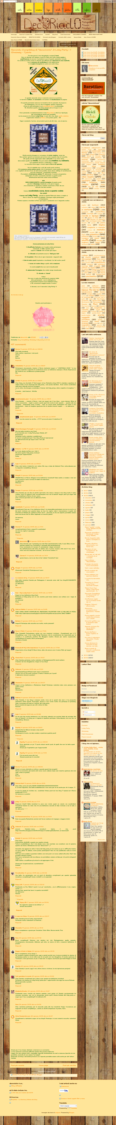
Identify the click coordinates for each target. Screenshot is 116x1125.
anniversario (98, 161)
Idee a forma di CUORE (90, 37)
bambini (101, 164)
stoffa (85, 240)
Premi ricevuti (86, 737)
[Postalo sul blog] (42, 337)
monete (92, 232)
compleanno (100, 168)
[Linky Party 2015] (43, 331)
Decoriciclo (84, 688)
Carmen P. (18, 527)
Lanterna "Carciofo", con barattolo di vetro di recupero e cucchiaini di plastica (96, 411)
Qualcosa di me (39, 34)
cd (101, 210)
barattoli (96, 288)
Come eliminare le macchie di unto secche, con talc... (91, 644)
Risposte (20, 413)
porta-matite (86, 315)
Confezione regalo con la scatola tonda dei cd (93, 600)
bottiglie (89, 294)
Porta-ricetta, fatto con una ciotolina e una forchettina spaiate (96, 440)
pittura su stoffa (91, 271)
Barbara (17, 621)
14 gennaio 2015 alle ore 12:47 (38, 577)
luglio (87, 510)
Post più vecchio (69, 1065)
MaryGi (17, 475)
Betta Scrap (88, 821)
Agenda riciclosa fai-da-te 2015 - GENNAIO (92, 628)
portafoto (86, 319)
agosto (88, 507)
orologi (93, 311)
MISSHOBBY (96, 151)
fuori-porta (85, 306)
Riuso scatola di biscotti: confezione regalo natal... (92, 650)
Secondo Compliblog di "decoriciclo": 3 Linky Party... (92, 595)
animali (85, 159)
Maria (43, 117)
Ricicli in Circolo (94, 156)
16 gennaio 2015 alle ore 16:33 (31, 838)
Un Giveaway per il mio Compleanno (95, 381)
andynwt (57, 1112)
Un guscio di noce (96, 770)
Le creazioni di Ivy (21, 577)
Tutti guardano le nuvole (23, 976)
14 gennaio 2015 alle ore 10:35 (33, 507)
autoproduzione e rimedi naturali (93, 162)
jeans (102, 223)
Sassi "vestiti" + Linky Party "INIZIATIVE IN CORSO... (93, 528)
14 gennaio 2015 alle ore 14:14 (37, 555)
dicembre (88, 498)
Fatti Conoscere (87, 734)
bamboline (85, 287)
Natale (84, 153)
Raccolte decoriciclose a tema (32, 39)
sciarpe (95, 323)
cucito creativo (96, 171)
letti (87, 308)
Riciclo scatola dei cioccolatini (91, 571)
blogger (17, 567)
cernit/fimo (100, 212)
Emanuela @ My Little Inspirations (26, 647)
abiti (83, 286)
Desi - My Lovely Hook (22, 593)
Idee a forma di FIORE (16, 39)
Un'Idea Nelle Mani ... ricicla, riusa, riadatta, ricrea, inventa (93, 749)
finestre (84, 304)
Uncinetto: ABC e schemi (65, 37)
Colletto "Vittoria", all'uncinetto (91, 605)
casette (84, 295)
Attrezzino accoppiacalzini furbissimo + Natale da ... (92, 611)
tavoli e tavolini (87, 326)
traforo (88, 274)
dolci (94, 173)
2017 (86, 490)
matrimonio (88, 179)
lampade (102, 306)
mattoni (90, 230)
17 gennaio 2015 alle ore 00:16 (38, 902)
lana (89, 225)
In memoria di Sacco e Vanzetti (96, 784)
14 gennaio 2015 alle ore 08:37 (34, 365)
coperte (99, 213)
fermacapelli (97, 302)
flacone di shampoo (97, 219)
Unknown (18, 669)
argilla (84, 205)
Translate (74, 1108)
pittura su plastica (98, 269)
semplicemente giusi (22, 399)
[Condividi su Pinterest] (47, 337)
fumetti (84, 222)
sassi (97, 238)
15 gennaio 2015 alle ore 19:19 (41, 816)
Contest (84, 725)
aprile (87, 517)
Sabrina (17, 697)
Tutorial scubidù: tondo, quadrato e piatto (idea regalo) (95, 367)
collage (85, 255)
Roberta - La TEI (20, 449)
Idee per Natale (77, 37)
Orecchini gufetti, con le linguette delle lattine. (92, 622)
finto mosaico (86, 262)
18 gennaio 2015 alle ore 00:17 (38, 916)
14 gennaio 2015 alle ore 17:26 (35, 631)
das (83, 217)
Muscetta (18, 928)
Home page (14, 34)
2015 (86, 495)
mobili (98, 179)
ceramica (85, 212)
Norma (17, 349)
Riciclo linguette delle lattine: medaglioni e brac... (92, 539)
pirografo (97, 266)
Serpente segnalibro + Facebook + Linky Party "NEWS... (92, 534)
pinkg (17, 801)
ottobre (88, 502)
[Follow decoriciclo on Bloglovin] (87, 702)
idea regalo (88, 176)
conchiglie (90, 213)
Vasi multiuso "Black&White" (90, 560)
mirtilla (17, 380)
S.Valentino (86, 157)
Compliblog (25, 340)
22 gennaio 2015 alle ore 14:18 (36, 753)
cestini (91, 295)
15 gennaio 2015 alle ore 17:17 (29, 801)
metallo (101, 229)
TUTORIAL (45, 39)
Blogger (71, 1112)
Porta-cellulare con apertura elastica (91, 575)
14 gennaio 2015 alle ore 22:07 (34, 682)
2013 (86, 657)
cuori (84, 173)
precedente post (48, 106)
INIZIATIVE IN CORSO (34, 37)
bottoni (95, 205)
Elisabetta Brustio (21, 991)
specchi (99, 325)
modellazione (99, 262)
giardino (89, 175)
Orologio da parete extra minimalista (91, 564)
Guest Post (86, 149)
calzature (85, 207)
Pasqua (92, 154)
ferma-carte (96, 300)
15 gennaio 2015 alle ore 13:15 (34, 783)
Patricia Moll (19, 783)
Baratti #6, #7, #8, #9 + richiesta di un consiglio (92, 556)
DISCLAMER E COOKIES (79, 34)
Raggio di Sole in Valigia (23, 951)
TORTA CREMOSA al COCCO (97, 804)
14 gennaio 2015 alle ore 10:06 (32, 475)
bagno (89, 164)
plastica (94, 234)
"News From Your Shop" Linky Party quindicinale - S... (92, 589)
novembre (89, 500)
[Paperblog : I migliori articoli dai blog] (63, 1091)
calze (93, 207)
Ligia (16, 463)
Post (86, 712)
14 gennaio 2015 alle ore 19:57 (34, 657)
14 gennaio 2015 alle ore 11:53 (31, 567)
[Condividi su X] (44, 337)
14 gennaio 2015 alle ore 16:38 (36, 609)
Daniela (17, 838)
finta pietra (101, 259)
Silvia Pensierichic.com (22, 1016)
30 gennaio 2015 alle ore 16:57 (42, 1016)
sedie (101, 323)
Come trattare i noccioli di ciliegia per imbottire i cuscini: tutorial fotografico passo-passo (96, 456)
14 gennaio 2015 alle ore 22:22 (32, 697)
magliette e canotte (96, 227)
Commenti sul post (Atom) (47, 1071)
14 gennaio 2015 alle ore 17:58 (49, 647)
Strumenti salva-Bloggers (49, 37)
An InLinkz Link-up (17, 294)
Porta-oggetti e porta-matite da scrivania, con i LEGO (92, 617)
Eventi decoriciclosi (65, 34)
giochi (100, 174)
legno (102, 224)
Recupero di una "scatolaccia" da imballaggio (91, 550)
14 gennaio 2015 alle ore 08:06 (31, 349)
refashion (93, 182)
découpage (86, 259)
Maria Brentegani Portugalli (24, 429)
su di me (47, 340)
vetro (93, 244)
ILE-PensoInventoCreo (22, 816)
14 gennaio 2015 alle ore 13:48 (41, 593)
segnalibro (86, 325)
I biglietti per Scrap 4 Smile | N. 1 (97, 823)
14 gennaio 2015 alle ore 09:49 (38, 449)
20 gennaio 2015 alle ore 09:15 (43, 951)
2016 (86, 493)
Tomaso (18, 490)
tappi (97, 242)
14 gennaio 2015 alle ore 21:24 (32, 669)
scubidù (94, 272)
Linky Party (86, 728)
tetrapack (85, 244)
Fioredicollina (19, 873)
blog (19, 340)
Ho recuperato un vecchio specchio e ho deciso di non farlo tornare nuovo (93, 753)
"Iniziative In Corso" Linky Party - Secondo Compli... (92, 584)
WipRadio (98, 157)
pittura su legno (88, 268)
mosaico (90, 264)
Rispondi (18, 360)
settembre (89, 505)
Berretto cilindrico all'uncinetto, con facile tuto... (91, 545)
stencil (102, 272)
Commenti (88, 715)
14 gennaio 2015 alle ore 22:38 (30, 714)
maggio (88, 515)
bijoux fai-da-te (90, 290)
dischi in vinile (93, 217)
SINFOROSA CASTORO (92, 769)
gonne (93, 222)
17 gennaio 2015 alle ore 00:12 (33, 884)
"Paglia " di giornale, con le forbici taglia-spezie (96, 425)
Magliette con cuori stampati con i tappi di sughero (97, 471)
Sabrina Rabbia (20, 609)
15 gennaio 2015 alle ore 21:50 (33, 826)
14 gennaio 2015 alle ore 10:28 (32, 490)
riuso (103, 184)
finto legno (98, 260)
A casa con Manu (21, 916)
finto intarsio (88, 260)
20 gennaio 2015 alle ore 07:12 (30, 938)
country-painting (99, 255)
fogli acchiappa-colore (94, 221)
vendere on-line (99, 188)
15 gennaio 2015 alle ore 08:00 (31, 767)
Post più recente (17, 1065)
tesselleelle (18, 507)
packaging (86, 180)
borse (102, 292)
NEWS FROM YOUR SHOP (95, 34)
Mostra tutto (101, 839)
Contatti (47, 34)
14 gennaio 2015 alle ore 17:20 (31, 621)
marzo (87, 520)
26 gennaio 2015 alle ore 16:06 (30, 1004)
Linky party (40, 340)
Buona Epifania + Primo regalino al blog (91, 633)
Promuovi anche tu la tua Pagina (89, 691)
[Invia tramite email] (40, 337)
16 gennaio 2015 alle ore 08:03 (36, 742)
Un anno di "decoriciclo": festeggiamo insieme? (97, 353)
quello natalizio (64, 116)
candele (99, 294)
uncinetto (91, 276)
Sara (16, 938)
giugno (87, 512)
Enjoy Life (18, 884)
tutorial (85, 188)
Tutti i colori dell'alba (92, 568)
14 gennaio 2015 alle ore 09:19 (45, 416)
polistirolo (85, 236)
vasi (87, 328)
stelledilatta (19, 365)
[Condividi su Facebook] (46, 337)
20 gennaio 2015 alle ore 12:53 (43, 976)
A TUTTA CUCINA (90, 802)
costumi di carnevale (94, 169)
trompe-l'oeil (100, 274)
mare (103, 177)
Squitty (17, 727)
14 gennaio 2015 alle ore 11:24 (40, 541)
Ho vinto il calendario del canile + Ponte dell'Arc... (92, 639)
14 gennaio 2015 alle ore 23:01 (31, 727)
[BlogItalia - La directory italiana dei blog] (23, 1099)
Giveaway (33, 340)
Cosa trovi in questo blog (25, 34)
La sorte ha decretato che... (92, 579)
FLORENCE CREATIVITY (91, 148)
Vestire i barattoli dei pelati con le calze (96, 338)
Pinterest (102, 154)
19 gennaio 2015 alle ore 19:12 (32, 928)
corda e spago (90, 215)
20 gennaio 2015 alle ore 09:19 (32, 966)
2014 (86, 655)
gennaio (88, 525)
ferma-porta (86, 302)
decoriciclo (23, 541)
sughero (85, 242)
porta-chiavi (96, 313)
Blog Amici (55, 34)
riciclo (85, 184)
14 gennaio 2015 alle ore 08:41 (40, 399)
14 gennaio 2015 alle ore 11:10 (33, 527)
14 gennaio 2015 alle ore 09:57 (30, 463)
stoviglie (99, 240)
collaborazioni (87, 168)
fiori (103, 173)
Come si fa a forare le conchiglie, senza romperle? (97, 396)
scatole (85, 323)
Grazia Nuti (19, 657)
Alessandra (19, 682)
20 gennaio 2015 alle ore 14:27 (39, 991)
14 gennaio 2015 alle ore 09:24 (45, 429)
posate (95, 236)
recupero (101, 180)
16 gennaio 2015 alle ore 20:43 (36, 873)
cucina (84, 171)
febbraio (88, 522)
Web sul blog (88, 782)
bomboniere (87, 292)
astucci (95, 286)
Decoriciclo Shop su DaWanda (18, 37)
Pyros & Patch (20, 631)
